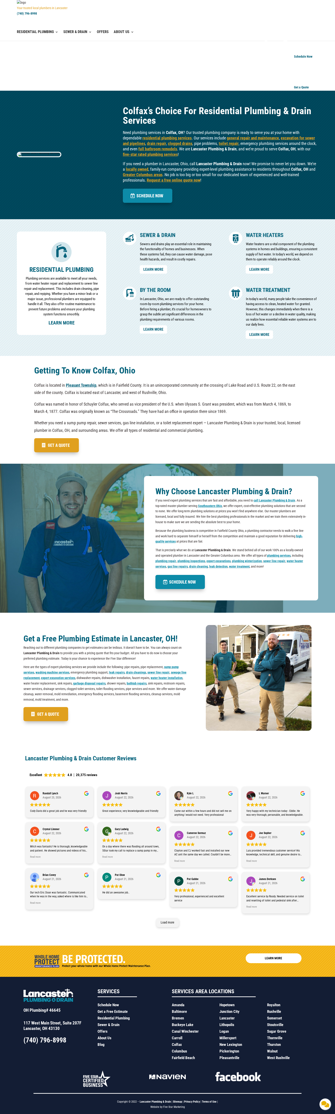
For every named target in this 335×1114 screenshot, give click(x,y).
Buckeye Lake (182, 1024)
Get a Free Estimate (113, 1011)
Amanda (178, 1005)
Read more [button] (35, 856)
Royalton (273, 1005)
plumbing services (279, 555)
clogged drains (180, 143)
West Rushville (278, 1057)
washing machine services (52, 672)
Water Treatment (268, 290)
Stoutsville (275, 1024)
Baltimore (179, 1011)
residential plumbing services (167, 138)
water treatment (239, 566)
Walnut (272, 1051)
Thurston (274, 1044)
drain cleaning (198, 566)
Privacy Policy (192, 1101)
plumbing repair (165, 561)
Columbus (179, 1051)
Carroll (177, 1038)
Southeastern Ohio (210, 506)
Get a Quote (59, 445)
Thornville (274, 1038)
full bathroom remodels (157, 149)
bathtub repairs (137, 683)
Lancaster (227, 1018)
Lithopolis (226, 1024)
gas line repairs (178, 566)
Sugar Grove (276, 1031)
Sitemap (177, 1101)
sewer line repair (274, 561)
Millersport (227, 1038)
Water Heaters (264, 235)
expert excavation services (58, 678)
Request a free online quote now (173, 180)
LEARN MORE (153, 269)
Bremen (178, 1018)
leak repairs (117, 672)
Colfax (177, 1044)
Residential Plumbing (35, 32)
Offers (103, 32)
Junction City (229, 1011)
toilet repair (229, 143)
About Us (121, 32)
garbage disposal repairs (89, 683)
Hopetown (226, 1005)
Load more (167, 922)
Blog (101, 1044)
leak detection (218, 566)
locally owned (137, 169)
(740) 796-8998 (27, 13)
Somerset (274, 1018)
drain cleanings (136, 672)
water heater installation (167, 678)
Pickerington (229, 1051)
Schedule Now (150, 195)
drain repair (156, 143)
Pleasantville (229, 1057)
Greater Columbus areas (142, 174)
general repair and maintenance (253, 138)
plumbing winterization (247, 561)
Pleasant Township (81, 385)
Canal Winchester (185, 1031)
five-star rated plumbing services (150, 154)
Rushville (274, 1011)
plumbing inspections (191, 561)
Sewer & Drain (75, 32)
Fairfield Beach (183, 1057)
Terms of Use (209, 1101)
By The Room (155, 290)
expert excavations (218, 561)
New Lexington (230, 1044)
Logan (224, 1031)
